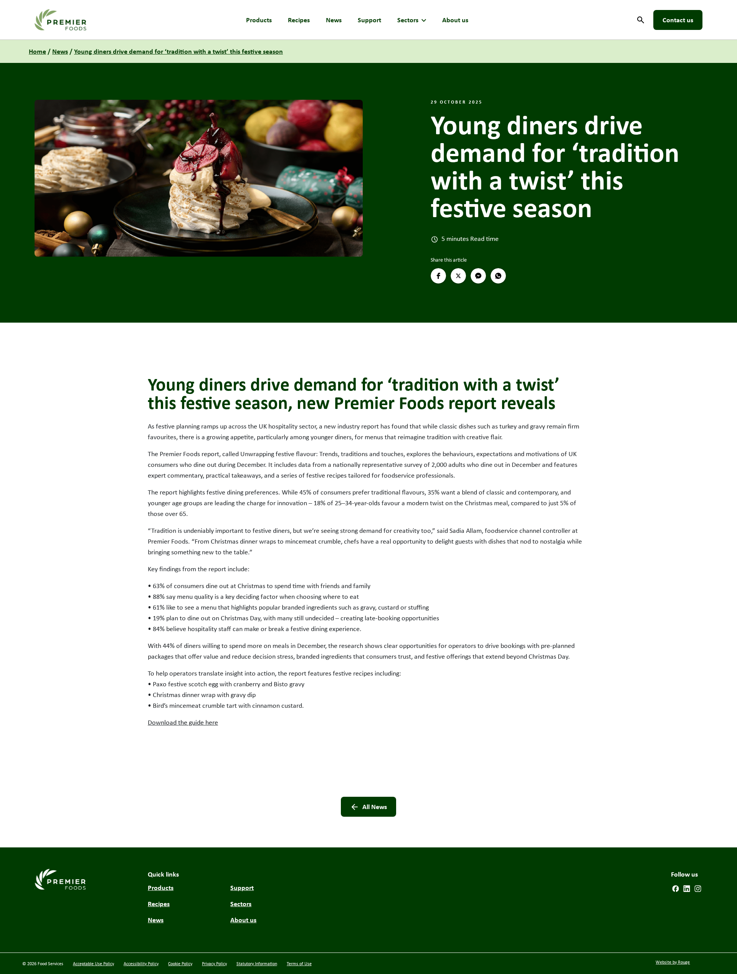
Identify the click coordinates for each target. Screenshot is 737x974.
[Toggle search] (640, 19)
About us (455, 20)
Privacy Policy (214, 964)
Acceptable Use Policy (93, 964)
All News (374, 806)
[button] (438, 275)
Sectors (407, 20)
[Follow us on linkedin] (686, 887)
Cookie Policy (180, 964)
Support (369, 20)
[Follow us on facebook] (675, 887)
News (334, 20)
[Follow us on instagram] (697, 887)
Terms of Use (299, 964)
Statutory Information (256, 964)
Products (259, 20)
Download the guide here (183, 722)
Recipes (299, 20)
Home (37, 51)
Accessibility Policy (141, 964)
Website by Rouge (673, 962)
